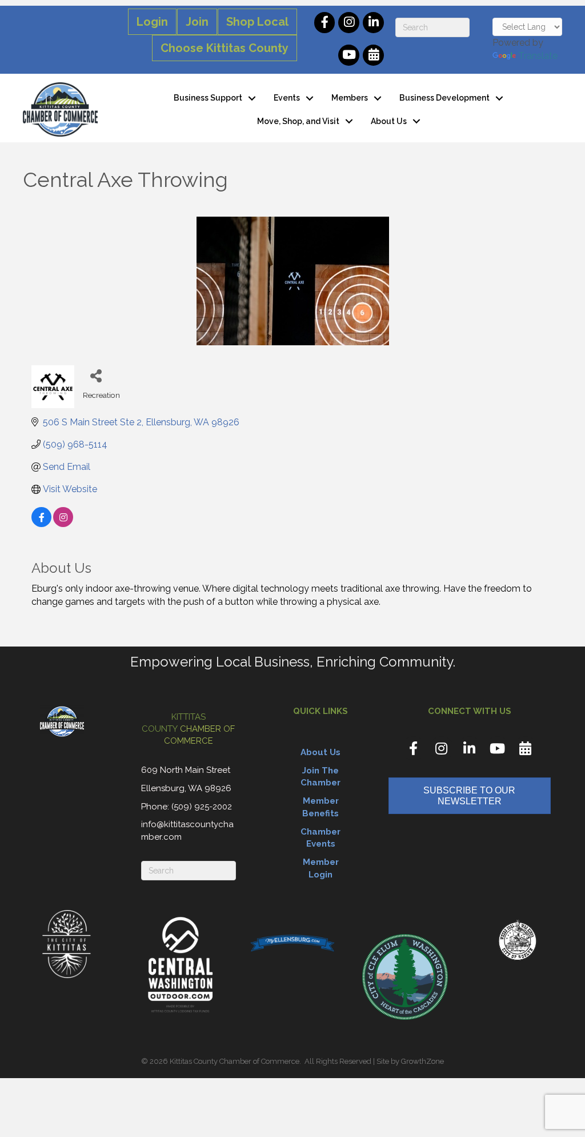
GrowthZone (422, 1061)
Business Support (208, 97)
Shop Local (257, 22)
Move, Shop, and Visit (298, 121)
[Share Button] (96, 375)
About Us (389, 121)
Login (152, 22)
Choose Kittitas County (225, 48)
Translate (538, 55)
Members (349, 97)
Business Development (444, 97)
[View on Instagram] (63, 523)
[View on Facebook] (41, 523)
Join (197, 22)
